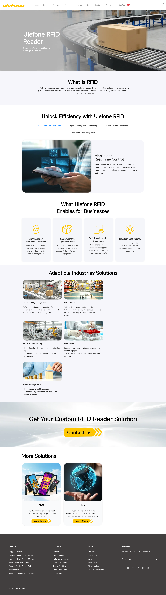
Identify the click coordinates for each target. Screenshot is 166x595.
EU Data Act (58, 573)
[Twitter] (143, 567)
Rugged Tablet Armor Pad (20, 566)
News (88, 5)
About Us (91, 551)
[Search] (163, 5)
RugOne (124, 1)
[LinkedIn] (148, 567)
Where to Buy (93, 562)
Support (56, 551)
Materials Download (61, 559)
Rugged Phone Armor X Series (22, 559)
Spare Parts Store (60, 569)
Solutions (98, 5)
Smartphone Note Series (19, 562)
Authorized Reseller (96, 569)
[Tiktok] (138, 567)
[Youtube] (128, 567)
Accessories (70, 5)
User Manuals (58, 555)
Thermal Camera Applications (21, 573)
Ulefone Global (20, 588)
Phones (36, 5)
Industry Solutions (60, 562)
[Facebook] (123, 567)
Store (80, 5)
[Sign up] (156, 559)
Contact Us (110, 5)
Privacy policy (93, 566)
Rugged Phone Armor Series (21, 555)
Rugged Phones (15, 551)
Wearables (57, 5)
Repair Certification (61, 566)
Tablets (46, 5)
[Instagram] (133, 567)
